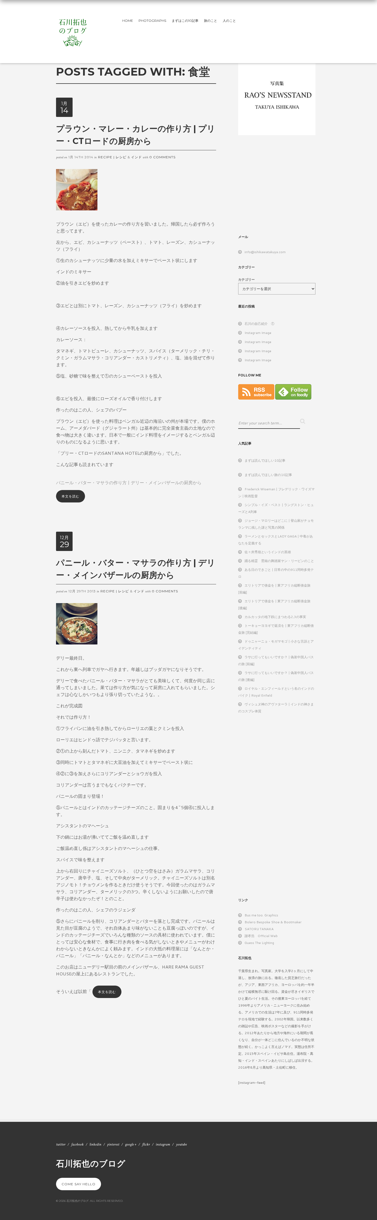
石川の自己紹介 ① (259, 323)
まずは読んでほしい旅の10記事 (268, 474)
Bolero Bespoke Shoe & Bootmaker (273, 922)
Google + (130, 1144)
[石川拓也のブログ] (72, 30)
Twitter (60, 1144)
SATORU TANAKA (259, 929)
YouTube (181, 1144)
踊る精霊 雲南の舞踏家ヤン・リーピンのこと (279, 560)
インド (136, 157)
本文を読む (70, 496)
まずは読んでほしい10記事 (265, 460)
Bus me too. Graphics (261, 915)
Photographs (152, 20)
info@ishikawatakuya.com (265, 252)
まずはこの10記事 (185, 20)
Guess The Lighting (259, 942)
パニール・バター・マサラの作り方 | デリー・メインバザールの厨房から (128, 482)
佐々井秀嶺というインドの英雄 (268, 552)
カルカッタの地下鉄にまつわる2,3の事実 (275, 616)
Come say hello (78, 1184)
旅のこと (210, 20)
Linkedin (95, 1144)
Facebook (77, 1144)
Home (127, 20)
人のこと (229, 20)
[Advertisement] (284, 184)
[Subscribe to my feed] (256, 398)
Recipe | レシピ (112, 157)
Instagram (163, 1144)
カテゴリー (246, 279)
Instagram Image (258, 332)
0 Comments (162, 157)
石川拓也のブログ (91, 1163)
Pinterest (113, 1144)
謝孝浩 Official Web (261, 935)
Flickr (146, 1144)
